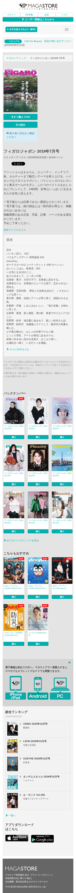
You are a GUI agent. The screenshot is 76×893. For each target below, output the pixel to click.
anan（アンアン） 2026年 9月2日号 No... (13, 587)
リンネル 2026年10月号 (37, 634)
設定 (47, 14)
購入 (14, 437)
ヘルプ (64, 14)
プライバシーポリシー (40, 875)
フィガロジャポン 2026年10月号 (13, 427)
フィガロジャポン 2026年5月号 (62, 474)
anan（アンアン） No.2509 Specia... (60, 587)
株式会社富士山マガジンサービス (32, 881)
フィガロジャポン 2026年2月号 (62, 521)
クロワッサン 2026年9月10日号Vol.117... (13, 634)
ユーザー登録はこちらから (39, 19)
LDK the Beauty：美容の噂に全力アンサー (47, 41)
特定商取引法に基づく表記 (18, 878)
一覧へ (12, 815)
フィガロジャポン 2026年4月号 (13, 521)
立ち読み (20, 124)
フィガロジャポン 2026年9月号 (38, 427)
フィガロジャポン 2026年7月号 (13, 474)
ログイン (11, 14)
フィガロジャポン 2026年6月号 (38, 474)
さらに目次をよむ (19, 349)
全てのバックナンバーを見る (22, 540)
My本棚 (29, 14)
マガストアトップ (16, 58)
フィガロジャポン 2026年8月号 (62, 427)
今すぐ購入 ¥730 (20, 117)
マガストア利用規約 (14, 875)
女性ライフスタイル (15, 229)
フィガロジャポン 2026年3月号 (38, 521)
